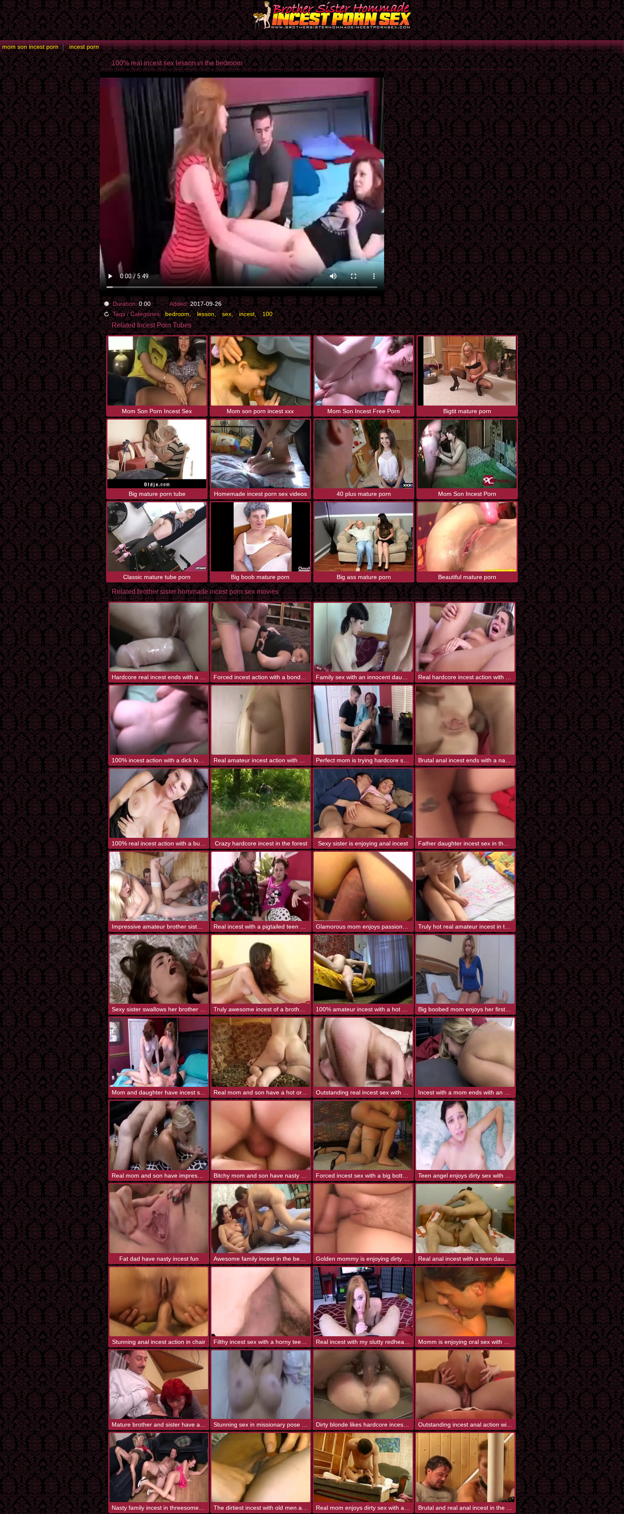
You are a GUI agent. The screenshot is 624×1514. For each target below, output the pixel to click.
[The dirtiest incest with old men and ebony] (260, 1467)
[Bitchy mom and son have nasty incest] (260, 1135)
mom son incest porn (30, 46)
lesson (205, 314)
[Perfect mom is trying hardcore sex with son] (363, 720)
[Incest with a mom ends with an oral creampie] (465, 1052)
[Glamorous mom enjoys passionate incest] (363, 886)
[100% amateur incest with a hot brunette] (363, 969)
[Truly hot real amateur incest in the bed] (465, 886)
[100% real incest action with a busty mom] (159, 803)
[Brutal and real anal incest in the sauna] (465, 1467)
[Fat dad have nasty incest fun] (159, 1218)
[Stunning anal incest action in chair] (159, 1301)
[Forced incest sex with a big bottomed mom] (363, 1135)
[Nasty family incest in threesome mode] (159, 1467)
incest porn (84, 46)
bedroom (177, 314)
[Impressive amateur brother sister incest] (159, 886)
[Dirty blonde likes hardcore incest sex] (363, 1384)
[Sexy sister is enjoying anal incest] (363, 803)
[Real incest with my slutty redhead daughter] (363, 1301)
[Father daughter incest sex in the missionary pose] (465, 803)
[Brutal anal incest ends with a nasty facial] (465, 720)
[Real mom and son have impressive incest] (159, 1135)
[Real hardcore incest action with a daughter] (465, 637)
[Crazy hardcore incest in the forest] (260, 803)
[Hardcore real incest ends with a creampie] (159, 637)
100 (267, 314)
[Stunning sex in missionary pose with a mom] (260, 1384)
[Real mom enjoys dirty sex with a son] (363, 1467)
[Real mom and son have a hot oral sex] (260, 1052)
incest (247, 314)
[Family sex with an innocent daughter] (363, 637)
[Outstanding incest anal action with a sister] (465, 1384)
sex (226, 314)
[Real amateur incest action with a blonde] (260, 720)
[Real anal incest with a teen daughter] (465, 1218)
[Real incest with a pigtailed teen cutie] (260, 886)
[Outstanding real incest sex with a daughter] (363, 1052)
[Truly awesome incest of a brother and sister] (260, 969)
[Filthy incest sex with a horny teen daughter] (260, 1301)
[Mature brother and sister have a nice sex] (159, 1384)
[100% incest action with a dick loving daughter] (159, 720)
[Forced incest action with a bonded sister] (260, 637)
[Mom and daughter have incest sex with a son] (159, 1052)
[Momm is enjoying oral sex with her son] (465, 1301)
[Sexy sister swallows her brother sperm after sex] (159, 969)
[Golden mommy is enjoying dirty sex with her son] (363, 1218)
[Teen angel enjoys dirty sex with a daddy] (465, 1135)
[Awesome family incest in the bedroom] (260, 1218)
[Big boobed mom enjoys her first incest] (465, 969)
